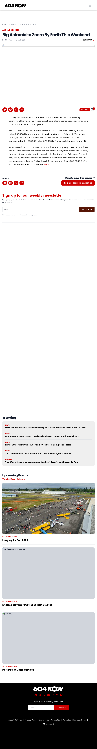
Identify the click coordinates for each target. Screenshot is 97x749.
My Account (48, 724)
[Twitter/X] (40, 695)
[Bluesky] (61, 695)
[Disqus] (48, 313)
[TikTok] (53, 695)
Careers (8, 459)
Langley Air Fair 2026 (15, 540)
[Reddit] (57, 695)
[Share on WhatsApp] (16, 109)
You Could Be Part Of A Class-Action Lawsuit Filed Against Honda (38, 453)
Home (5, 25)
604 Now (9, 40)
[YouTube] (48, 695)
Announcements (28, 25)
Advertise (67, 720)
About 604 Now (16, 720)
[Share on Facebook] (4, 109)
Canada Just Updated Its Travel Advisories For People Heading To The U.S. (42, 436)
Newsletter (56, 720)
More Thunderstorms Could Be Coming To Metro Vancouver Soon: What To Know (45, 427)
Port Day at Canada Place (18, 669)
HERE (46, 164)
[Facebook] (36, 695)
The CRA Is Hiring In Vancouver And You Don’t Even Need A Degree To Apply (42, 462)
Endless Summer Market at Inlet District (27, 605)
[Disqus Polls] (48, 254)
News (13, 25)
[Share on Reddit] (10, 109)
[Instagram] (44, 695)
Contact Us (44, 720)
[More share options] (21, 109)
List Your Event (79, 720)
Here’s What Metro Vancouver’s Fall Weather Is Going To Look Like (38, 444)
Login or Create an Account (78, 183)
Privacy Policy (31, 720)
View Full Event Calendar (13, 479)
